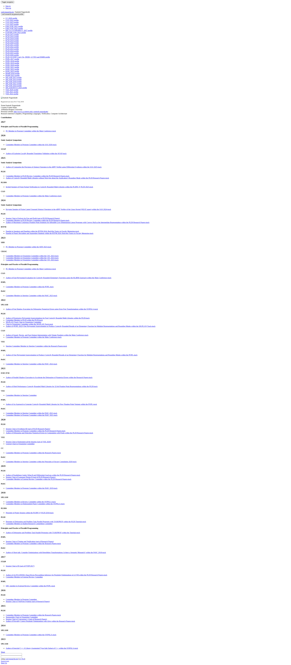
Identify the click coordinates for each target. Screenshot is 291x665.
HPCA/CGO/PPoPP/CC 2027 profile (19, 30)
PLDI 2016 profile (12, 37)
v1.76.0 (22, 659)
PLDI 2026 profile (12, 55)
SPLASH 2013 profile (13, 77)
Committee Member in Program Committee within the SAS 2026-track (31, 145)
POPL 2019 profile (12, 63)
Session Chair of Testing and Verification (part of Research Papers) (30, 541)
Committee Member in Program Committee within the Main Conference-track (33, 196)
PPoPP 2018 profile (12, 73)
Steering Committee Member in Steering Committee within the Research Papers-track (36, 346)
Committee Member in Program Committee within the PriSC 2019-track (31, 488)
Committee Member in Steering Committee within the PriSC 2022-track (31, 364)
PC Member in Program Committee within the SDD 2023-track (28, 247)
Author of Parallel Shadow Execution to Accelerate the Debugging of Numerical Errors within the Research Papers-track (49, 377)
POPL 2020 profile (12, 65)
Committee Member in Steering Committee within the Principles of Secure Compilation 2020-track (41, 462)
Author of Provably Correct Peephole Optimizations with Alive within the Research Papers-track (40, 621)
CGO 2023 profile (12, 22)
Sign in (8, 6)
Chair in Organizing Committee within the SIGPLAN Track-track (29, 324)
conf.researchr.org (7, 12)
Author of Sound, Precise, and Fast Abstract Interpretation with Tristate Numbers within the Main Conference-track (47, 335)
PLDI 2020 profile (12, 43)
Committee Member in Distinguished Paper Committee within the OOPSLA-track (35, 504)
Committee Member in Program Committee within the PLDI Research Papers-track (35, 431)
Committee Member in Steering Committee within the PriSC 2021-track (31, 413)
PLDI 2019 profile (12, 41)
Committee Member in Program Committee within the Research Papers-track (33, 453)
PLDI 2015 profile (12, 35)
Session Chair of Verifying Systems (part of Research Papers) (28, 601)
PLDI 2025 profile (12, 53)
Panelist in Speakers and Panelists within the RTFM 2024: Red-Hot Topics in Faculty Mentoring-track (42, 231)
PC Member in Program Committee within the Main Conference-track (31, 131)
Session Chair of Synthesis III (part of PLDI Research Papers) (28, 429)
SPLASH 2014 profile (13, 80)
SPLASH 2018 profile (13, 82)
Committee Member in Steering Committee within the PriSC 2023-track (31, 296)
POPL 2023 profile (12, 71)
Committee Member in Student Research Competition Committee (29, 524)
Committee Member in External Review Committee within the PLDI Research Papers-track (38, 479)
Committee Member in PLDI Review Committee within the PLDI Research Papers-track (37, 176)
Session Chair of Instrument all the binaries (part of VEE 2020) (28, 442)
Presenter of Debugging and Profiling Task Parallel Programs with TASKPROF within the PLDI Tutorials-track (46, 522)
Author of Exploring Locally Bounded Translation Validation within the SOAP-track (36, 153)
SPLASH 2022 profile (13, 84)
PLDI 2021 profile (12, 45)
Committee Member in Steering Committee (21, 395)
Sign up (8, 8)
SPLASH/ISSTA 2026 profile (16, 88)
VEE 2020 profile (11, 90)
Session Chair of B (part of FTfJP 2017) (20, 566)
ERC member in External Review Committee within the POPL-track (30, 586)
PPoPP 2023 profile (12, 75)
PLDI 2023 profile (12, 49)
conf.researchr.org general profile (12, 14)
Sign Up (4, 663)
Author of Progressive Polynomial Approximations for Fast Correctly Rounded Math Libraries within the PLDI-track (48, 318)
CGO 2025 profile (12, 24)
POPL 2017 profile (12, 59)
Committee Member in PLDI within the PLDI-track (24, 320)
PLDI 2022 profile (12, 47)
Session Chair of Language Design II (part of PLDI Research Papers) (30, 477)
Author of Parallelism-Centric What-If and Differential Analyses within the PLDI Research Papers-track (43, 475)
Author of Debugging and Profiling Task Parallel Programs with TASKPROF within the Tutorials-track (43, 533)
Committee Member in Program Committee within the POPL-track (30, 287)
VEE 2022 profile (11, 94)
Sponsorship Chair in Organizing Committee (22, 617)
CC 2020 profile (11, 18)
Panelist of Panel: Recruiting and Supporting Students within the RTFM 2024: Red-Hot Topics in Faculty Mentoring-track (49, 233)
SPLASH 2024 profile (13, 86)
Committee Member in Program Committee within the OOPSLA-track (31, 635)
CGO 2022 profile (12, 20)
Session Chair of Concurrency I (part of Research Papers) (26, 619)
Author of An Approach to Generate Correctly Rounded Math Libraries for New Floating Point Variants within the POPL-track (51, 404)
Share (3, 652)
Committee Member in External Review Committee (24, 577)
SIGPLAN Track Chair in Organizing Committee (23, 322)
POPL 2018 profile (12, 61)
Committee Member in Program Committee (21, 599)
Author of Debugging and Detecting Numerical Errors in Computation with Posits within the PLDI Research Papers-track (49, 433)
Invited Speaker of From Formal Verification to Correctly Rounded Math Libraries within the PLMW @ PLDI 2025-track (49, 187)
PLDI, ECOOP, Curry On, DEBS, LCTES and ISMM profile (27, 57)
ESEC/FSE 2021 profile (14, 26)
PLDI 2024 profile (12, 51)
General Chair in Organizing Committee (20, 444)
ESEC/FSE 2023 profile (14, 28)
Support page (5, 661)
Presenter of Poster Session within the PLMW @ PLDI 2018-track (30, 513)
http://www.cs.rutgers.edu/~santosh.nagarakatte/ (30, 112)
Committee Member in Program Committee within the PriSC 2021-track (31, 415)
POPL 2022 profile (12, 69)
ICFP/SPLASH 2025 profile (15, 33)
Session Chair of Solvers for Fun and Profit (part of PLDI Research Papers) (33, 218)
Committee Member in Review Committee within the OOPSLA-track (31, 502)
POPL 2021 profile (12, 67)
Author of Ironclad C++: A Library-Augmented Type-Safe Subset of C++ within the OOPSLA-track (42, 648)
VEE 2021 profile (11, 92)
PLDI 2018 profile (12, 39)
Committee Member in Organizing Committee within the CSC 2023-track (32, 256)
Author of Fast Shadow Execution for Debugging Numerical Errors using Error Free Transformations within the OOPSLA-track (52, 309)
